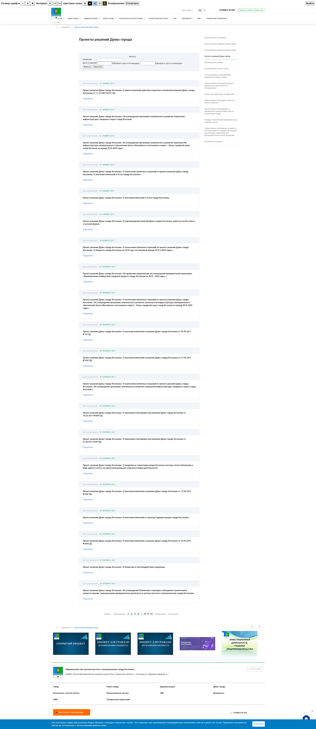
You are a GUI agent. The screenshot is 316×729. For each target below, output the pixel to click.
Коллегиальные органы (158, 18)
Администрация (91, 18)
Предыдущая (119, 614)
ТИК (175, 18)
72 (151, 614)
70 (145, 614)
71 (148, 614)
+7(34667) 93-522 (227, 10)
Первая (107, 614)
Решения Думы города (213, 62)
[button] (306, 719)
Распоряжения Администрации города (220, 50)
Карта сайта (256, 669)
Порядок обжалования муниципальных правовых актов (220, 121)
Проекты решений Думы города (217, 56)
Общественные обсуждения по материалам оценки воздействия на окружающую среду (219, 111)
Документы (187, 18)
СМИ (199, 18)
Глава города (72, 18)
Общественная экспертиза (215, 38)
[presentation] (252, 626)
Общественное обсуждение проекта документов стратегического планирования (219, 85)
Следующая (160, 614)
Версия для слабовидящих (71, 712)
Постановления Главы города (216, 69)
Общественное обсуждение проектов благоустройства (219, 101)
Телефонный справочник (216, 18)
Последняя (173, 614)
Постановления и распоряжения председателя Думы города (217, 76)
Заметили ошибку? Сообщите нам (251, 10)
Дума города (108, 18)
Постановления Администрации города (220, 44)
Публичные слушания (213, 141)
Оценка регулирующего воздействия (219, 94)
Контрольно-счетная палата (131, 18)
